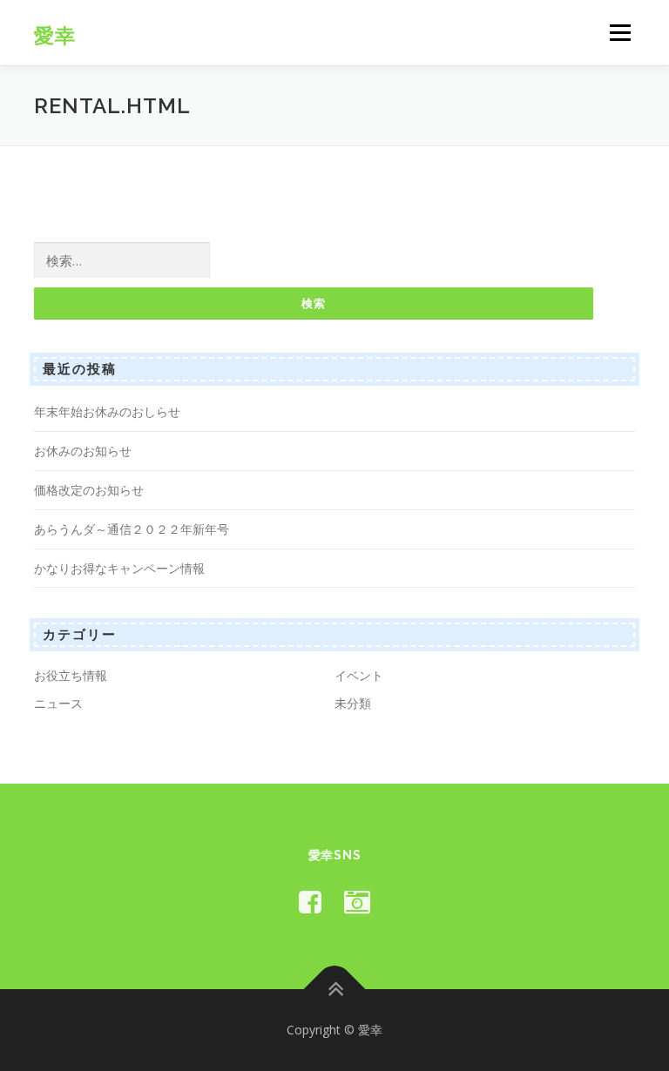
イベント (358, 675)
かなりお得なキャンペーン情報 (119, 568)
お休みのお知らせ (83, 450)
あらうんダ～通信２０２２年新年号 (131, 529)
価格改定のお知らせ (89, 490)
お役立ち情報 (70, 675)
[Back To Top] (335, 989)
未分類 (352, 703)
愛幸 (55, 34)
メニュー (620, 32)
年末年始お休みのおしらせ (107, 411)
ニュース (58, 703)
